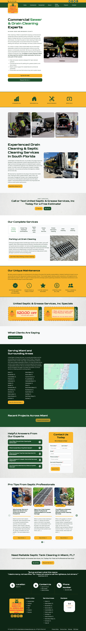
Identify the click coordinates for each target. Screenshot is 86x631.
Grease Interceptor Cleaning (53, 229)
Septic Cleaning (72, 229)
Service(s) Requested (56, 462)
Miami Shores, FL (12, 396)
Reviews (29, 612)
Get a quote (44, 588)
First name (53, 445)
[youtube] (75, 1)
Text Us (39, 208)
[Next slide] (77, 515)
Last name (64, 445)
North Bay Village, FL (30, 396)
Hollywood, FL (11, 381)
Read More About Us (14, 186)
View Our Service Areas (15, 402)
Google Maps (30, 601)
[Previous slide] (9, 515)
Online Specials (57, 5)
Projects (66, 5)
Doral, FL (27, 385)
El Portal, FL (11, 398)
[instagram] (72, 1)
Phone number (54, 456)
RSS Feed (75, 629)
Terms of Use (63, 629)
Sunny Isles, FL (29, 374)
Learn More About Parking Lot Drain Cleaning (22, 256)
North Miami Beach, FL (31, 387)
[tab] (42, 542)
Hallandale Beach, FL (30, 381)
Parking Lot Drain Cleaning (13, 229)
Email (52, 451)
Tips (28, 607)
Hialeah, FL (10, 383)
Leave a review (45, 590)
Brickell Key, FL (11, 374)
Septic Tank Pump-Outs (34, 229)
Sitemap (70, 629)
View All (47, 623)
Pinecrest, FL (11, 378)
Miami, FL (10, 372)
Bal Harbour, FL (11, 389)
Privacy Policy (55, 629)
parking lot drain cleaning (40, 246)
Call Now (36, 563)
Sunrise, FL (28, 398)
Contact (74, 5)
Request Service (24, 80)
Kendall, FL (10, 385)
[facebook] (70, 1)
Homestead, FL (29, 383)
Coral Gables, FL (12, 376)
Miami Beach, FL (29, 372)
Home (25, 5)
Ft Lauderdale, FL (29, 378)
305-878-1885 (13, 1)
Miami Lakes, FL (12, 394)
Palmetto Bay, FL (12, 387)
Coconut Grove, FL (30, 376)
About (28, 605)
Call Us (48, 208)
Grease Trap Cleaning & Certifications (24, 229)
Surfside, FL (28, 394)
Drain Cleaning (63, 229)
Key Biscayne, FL (29, 389)
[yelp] (77, 1)
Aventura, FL (11, 391)
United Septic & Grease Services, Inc (26, 629)
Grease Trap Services (43, 229)
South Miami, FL (29, 391)
